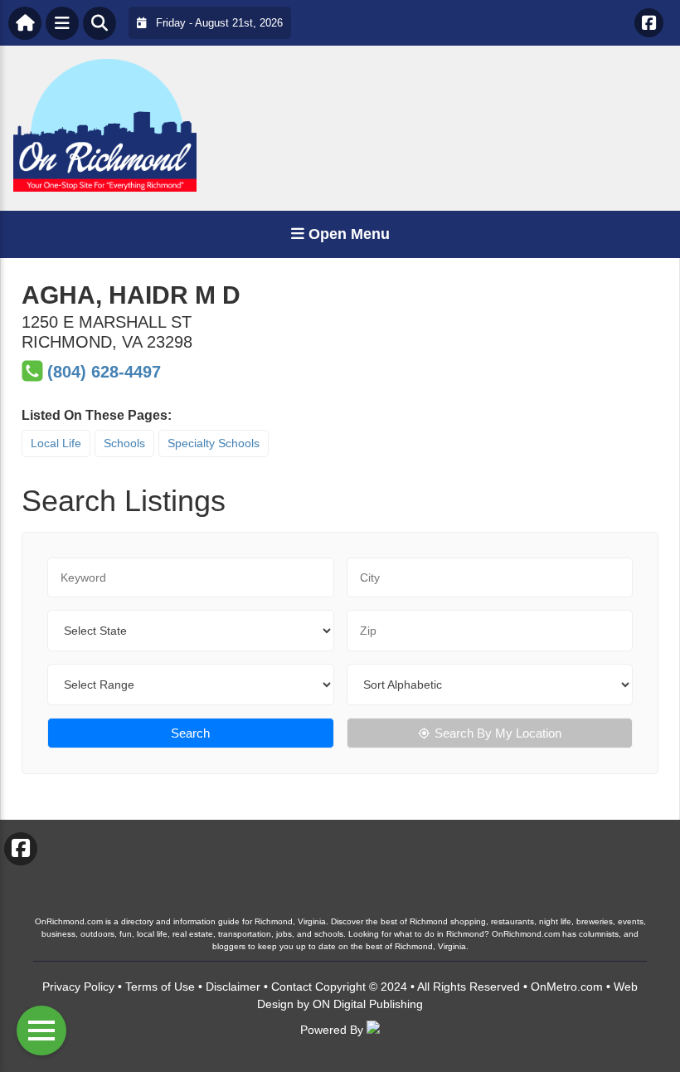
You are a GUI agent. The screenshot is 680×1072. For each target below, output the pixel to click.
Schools (124, 443)
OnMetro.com (567, 986)
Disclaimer (233, 986)
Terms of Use (160, 986)
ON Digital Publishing (368, 1004)
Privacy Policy (78, 986)
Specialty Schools (214, 443)
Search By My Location (498, 733)
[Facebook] (648, 22)
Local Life (56, 443)
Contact (291, 986)
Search (190, 733)
